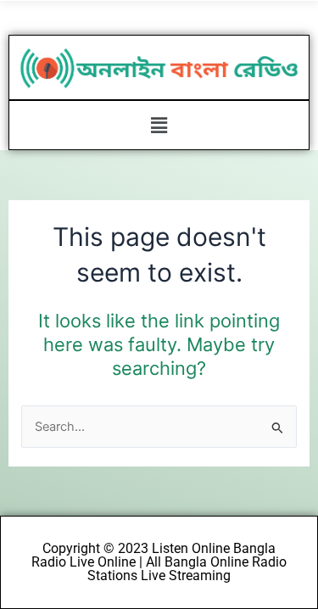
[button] (158, 125)
